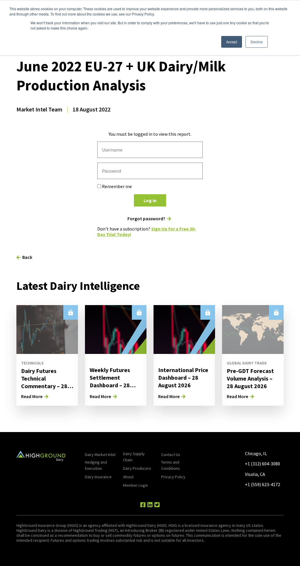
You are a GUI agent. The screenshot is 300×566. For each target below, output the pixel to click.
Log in (150, 200)
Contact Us (170, 454)
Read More (31, 396)
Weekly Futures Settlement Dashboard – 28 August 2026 (110, 381)
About (128, 476)
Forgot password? (146, 218)
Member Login (135, 485)
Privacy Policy (173, 476)
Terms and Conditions (170, 465)
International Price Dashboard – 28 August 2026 (183, 377)
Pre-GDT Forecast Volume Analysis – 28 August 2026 (250, 378)
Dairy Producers (137, 468)
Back (27, 257)
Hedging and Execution (96, 465)
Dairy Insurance (98, 476)
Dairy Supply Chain (134, 456)
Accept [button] (231, 41)
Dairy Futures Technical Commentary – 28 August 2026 (44, 382)
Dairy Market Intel (100, 454)
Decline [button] (256, 41)
